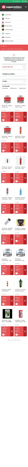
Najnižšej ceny (13, 88)
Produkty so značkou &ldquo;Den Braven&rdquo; (12, 49)
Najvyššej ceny (22, 88)
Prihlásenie (17, 1)
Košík (25, 1)
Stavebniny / (4, 46)
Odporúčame (5, 88)
